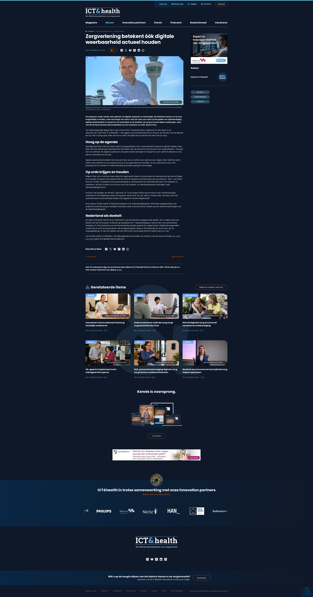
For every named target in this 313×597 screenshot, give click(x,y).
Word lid (221, 4)
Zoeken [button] (193, 4)
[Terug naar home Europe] (103, 12)
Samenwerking (200, 97)
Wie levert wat (177, 4)
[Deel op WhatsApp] (143, 50)
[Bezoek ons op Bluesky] (152, 559)
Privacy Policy (131, 591)
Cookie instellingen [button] (177, 591)
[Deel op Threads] (121, 50)
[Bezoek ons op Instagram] (165, 559)
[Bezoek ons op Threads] (147, 559)
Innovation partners (134, 22)
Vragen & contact (91, 591)
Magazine (91, 22)
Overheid (200, 101)
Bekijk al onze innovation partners (156, 494)
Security (200, 92)
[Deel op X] (126, 50)
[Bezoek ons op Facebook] (156, 559)
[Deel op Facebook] (134, 50)
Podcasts (176, 22)
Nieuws (110, 22)
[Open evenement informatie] (307, 591)
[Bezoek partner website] (90, 511)
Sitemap (154, 591)
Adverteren (104, 591)
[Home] (86, 31)
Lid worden (156, 436)
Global (164, 591)
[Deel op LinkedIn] (139, 50)
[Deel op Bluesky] (130, 50)
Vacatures (221, 22)
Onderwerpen (117, 591)
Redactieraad (198, 22)
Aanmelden (201, 578)
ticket (119, 270)
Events (158, 22)
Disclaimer (143, 591)
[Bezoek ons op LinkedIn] (161, 559)
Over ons (163, 4)
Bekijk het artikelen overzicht (211, 287)
